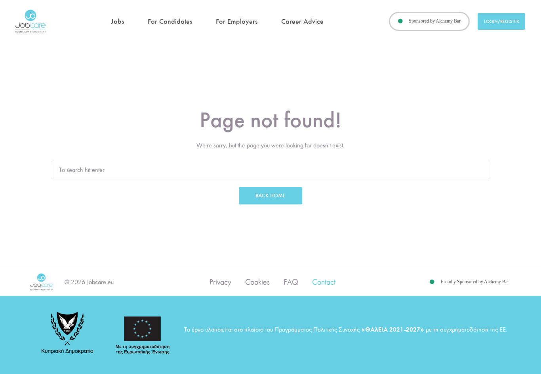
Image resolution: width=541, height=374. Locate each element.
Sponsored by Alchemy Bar (435, 21)
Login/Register (501, 21)
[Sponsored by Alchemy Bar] (400, 21)
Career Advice (302, 21)
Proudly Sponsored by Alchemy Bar (475, 281)
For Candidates (170, 21)
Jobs (117, 21)
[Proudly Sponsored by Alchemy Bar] (432, 282)
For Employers (236, 21)
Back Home (270, 195)
